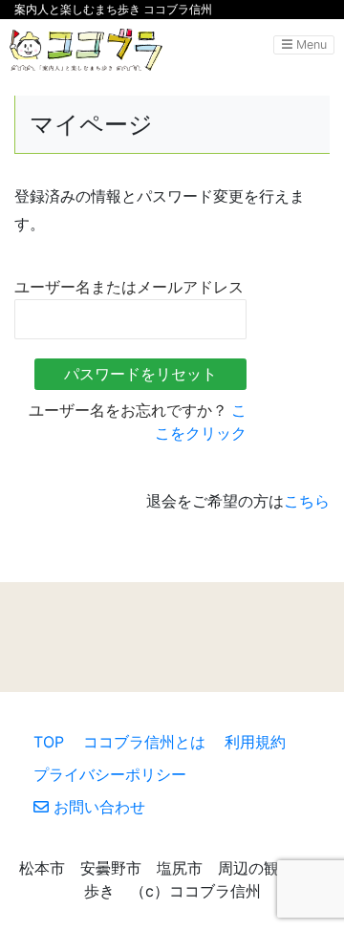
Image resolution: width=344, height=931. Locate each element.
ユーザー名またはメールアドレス (129, 287)
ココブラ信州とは (144, 741)
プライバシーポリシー (109, 774)
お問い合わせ (97, 806)
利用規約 (255, 741)
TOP (48, 741)
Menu (309, 44)
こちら (307, 500)
